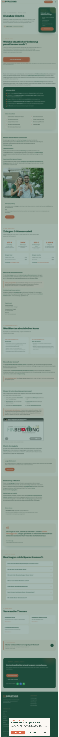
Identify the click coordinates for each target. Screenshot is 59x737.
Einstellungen (45, 732)
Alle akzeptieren (18, 732)
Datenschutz (45, 728)
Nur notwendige (33, 732)
